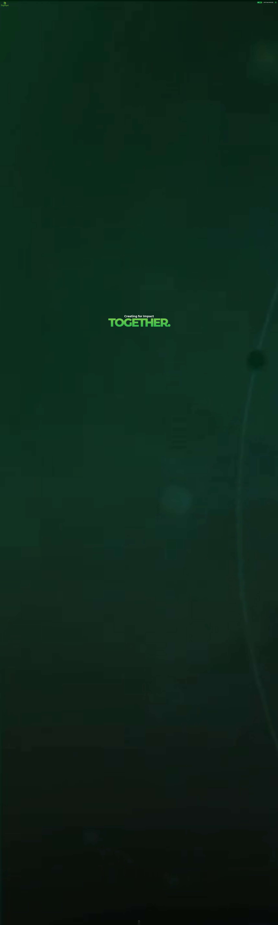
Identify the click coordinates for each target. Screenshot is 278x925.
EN (258, 2)
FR (260, 2)
